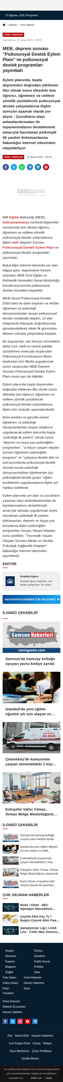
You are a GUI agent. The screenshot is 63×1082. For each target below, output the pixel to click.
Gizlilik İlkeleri (30, 1058)
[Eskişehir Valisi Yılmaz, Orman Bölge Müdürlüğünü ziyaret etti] (31, 787)
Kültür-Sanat (42, 961)
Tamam (48, 1078)
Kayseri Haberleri (42, 1035)
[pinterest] (46, 167)
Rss (10, 1035)
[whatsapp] (22, 167)
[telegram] (30, 167)
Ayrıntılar (36, 1078)
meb (15, 242)
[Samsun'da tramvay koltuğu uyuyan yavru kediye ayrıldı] (31, 637)
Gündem (39, 956)
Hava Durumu (11, 1001)
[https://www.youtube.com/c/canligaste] (27, 1021)
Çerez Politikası (41, 1051)
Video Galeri (10, 982)
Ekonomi (10, 956)
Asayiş (9, 950)
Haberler (13, 25)
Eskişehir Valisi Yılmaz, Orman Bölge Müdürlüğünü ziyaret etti (29, 812)
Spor (37, 972)
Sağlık (9, 972)
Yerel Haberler (27, 25)
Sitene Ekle (22, 1035)
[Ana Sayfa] (4, 25)
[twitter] (14, 167)
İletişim (47, 1043)
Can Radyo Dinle (19, 1043)
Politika (38, 966)
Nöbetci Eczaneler (14, 1006)
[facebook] (6, 167)
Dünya (38, 950)
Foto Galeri (9, 977)
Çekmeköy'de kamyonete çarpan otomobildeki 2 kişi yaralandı (28, 762)
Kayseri (10, 961)
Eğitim (14, 217)
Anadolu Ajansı (29, 576)
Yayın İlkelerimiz (19, 1051)
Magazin (10, 966)
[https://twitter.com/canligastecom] (12, 1021)
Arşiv (27, 988)
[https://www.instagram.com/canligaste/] (20, 1021)
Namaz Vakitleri (12, 1012)
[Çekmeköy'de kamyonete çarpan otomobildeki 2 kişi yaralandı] (31, 737)
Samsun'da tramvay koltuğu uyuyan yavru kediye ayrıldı (30, 661)
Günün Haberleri (34, 982)
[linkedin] (38, 167)
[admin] (35, 1021)
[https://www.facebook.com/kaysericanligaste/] (5, 1021)
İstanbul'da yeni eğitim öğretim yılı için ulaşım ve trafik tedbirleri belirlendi (28, 711)
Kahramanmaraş (16, 222)
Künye (37, 1043)
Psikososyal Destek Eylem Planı (29, 247)
